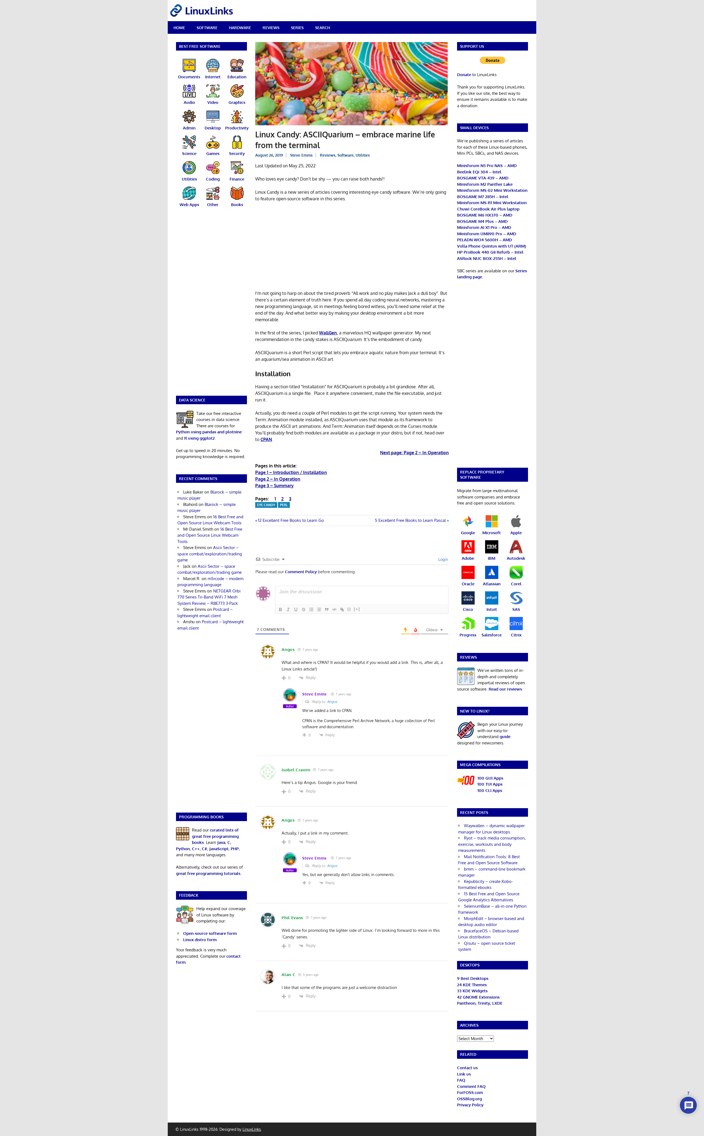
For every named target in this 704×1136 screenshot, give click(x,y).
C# (204, 848)
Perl (284, 505)
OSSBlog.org (469, 1098)
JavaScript (219, 848)
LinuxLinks (252, 1129)
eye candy (266, 505)
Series (297, 27)
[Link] (342, 609)
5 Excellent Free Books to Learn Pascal (410, 520)
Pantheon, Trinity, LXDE (479, 1003)
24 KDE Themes (472, 984)
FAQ (461, 1080)
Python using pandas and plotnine (209, 431)
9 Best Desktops (472, 978)
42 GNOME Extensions (478, 997)
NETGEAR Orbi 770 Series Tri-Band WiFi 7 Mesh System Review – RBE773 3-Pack (209, 597)
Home (179, 27)
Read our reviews (505, 689)
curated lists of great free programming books (215, 836)
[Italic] (288, 609)
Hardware (240, 27)
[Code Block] (334, 609)
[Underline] (296, 609)
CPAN (266, 439)
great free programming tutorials (208, 873)
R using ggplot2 (199, 438)
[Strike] (303, 609)
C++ (196, 848)
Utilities (363, 155)
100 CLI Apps (489, 790)
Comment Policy (301, 571)
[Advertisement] (352, 247)
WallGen (328, 333)
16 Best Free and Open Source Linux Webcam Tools (209, 535)
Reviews (271, 27)
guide (505, 736)
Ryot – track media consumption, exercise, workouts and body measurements (492, 844)
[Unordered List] (319, 609)
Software (207, 27)
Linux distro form (200, 939)
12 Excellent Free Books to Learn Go (291, 520)
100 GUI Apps (490, 778)
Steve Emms (301, 155)
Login (442, 559)
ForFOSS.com (470, 1092)
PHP (235, 848)
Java (221, 842)
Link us (464, 1074)
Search (322, 27)
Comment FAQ (471, 1086)
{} (349, 609)
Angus (332, 701)
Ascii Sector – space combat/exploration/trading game (209, 554)
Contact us (467, 1067)
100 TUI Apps (489, 784)
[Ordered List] (311, 609)
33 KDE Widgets (472, 990)
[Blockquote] (327, 609)
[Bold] (280, 609)
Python (183, 848)
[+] (357, 609)
